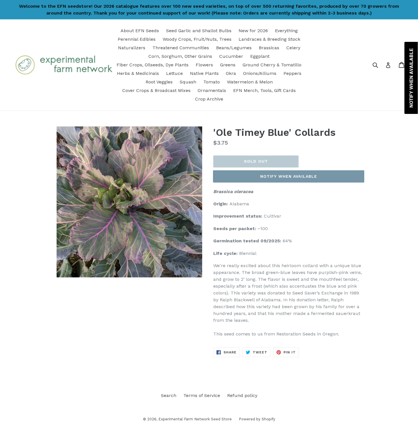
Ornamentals (212, 90)
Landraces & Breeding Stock (269, 39)
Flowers (204, 64)
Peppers (292, 73)
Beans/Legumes (234, 47)
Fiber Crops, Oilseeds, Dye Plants (153, 64)
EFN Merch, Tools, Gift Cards (264, 90)
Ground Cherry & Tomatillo (272, 64)
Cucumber (231, 56)
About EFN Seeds (140, 30)
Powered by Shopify (257, 419)
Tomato (211, 82)
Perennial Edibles (137, 39)
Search (168, 395)
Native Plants (204, 73)
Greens (227, 64)
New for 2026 (253, 30)
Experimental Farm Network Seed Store (195, 419)
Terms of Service (201, 395)
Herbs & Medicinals (138, 73)
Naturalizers (131, 47)
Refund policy (242, 395)
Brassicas (269, 47)
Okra (231, 73)
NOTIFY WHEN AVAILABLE (288, 176)
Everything (286, 30)
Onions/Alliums (259, 73)
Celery (293, 47)
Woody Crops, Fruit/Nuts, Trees (197, 39)
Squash (188, 82)
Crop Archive (209, 99)
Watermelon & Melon (250, 82)
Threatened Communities (180, 47)
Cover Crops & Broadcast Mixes (156, 90)
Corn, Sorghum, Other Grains (180, 56)
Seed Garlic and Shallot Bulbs (198, 30)
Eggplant (260, 56)
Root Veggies (159, 82)
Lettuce (174, 73)
